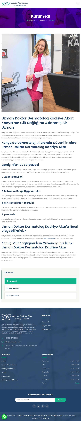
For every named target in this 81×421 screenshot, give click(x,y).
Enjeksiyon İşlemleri (8, 369)
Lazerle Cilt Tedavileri (9, 365)
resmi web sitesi (49, 238)
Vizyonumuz (14, 295)
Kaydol (60, 400)
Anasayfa (32, 20)
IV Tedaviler (5, 376)
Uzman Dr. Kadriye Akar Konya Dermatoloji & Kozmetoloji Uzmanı (39, 415)
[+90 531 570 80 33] (15, 4)
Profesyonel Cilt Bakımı (9, 380)
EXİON (3, 361)
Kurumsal (42, 20)
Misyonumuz (14, 288)
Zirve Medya (45, 418)
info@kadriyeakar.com (13, 342)
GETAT (3, 372)
